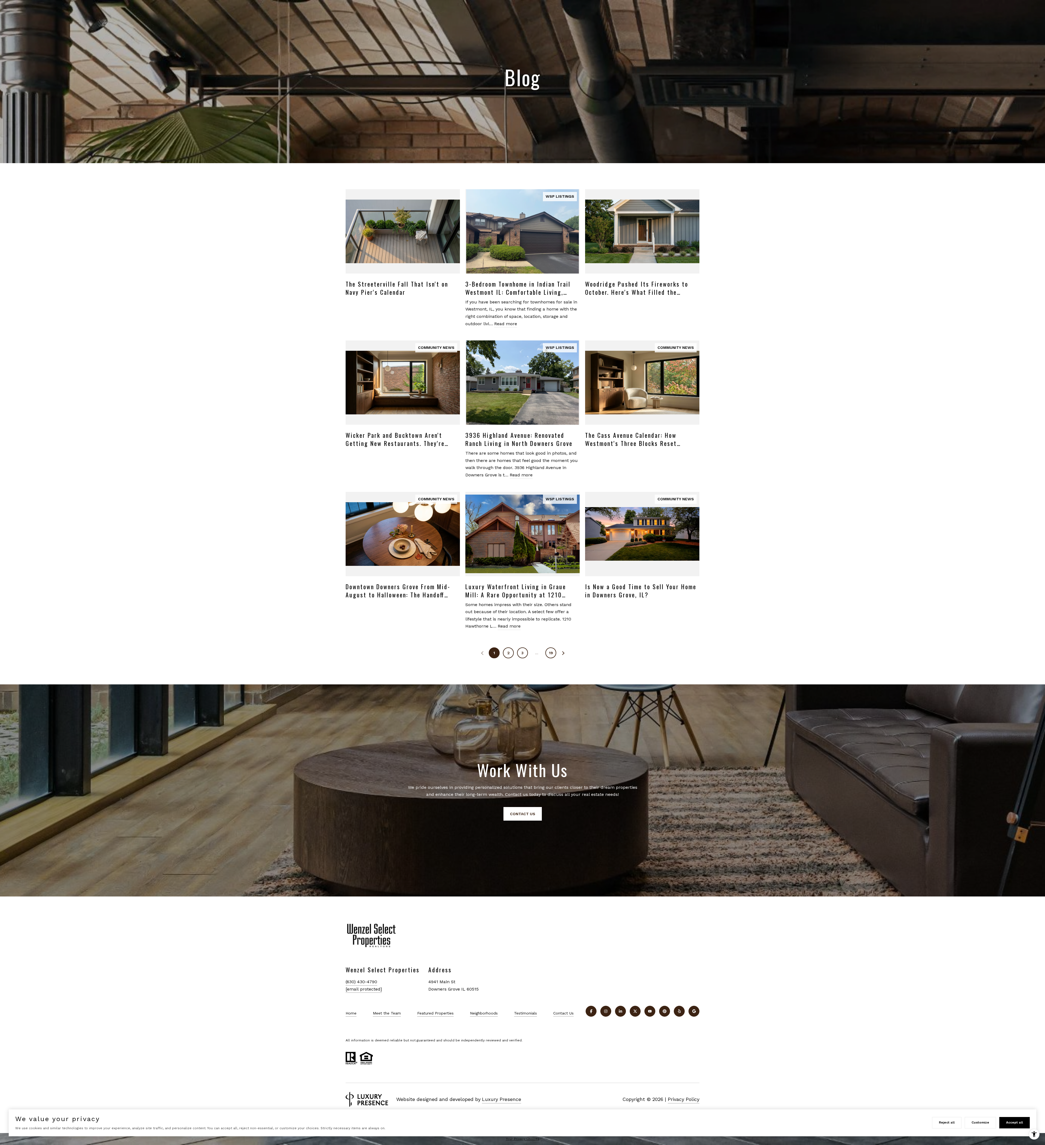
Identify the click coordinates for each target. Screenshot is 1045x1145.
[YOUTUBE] (649, 1011)
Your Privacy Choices (522, 1139)
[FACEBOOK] (591, 1011)
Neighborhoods (484, 1013)
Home (351, 1013)
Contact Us (563, 1013)
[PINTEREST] (664, 1011)
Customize (980, 1122)
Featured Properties (435, 1013)
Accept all (1014, 1122)
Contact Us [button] (522, 814)
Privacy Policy (683, 1099)
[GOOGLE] (694, 1011)
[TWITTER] (635, 1011)
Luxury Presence (501, 1099)
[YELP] (679, 1011)
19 (551, 653)
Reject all (947, 1122)
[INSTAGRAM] (605, 1011)
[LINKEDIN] (620, 1011)
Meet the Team (387, 1013)
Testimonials (525, 1013)
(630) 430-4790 (361, 981)
